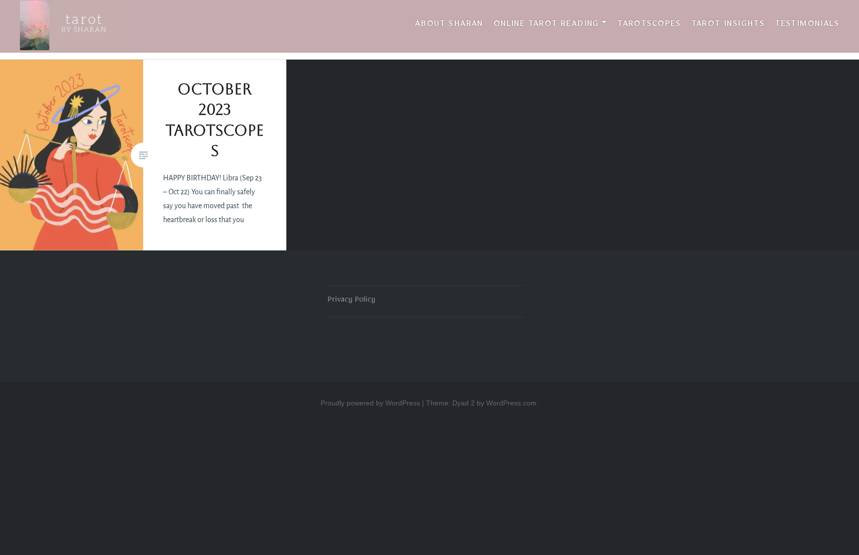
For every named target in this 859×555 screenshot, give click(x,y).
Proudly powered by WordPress (370, 403)
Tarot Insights (728, 25)
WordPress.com (511, 403)
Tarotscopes (649, 25)
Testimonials (807, 25)
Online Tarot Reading (546, 25)
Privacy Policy (351, 301)
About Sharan (449, 25)
